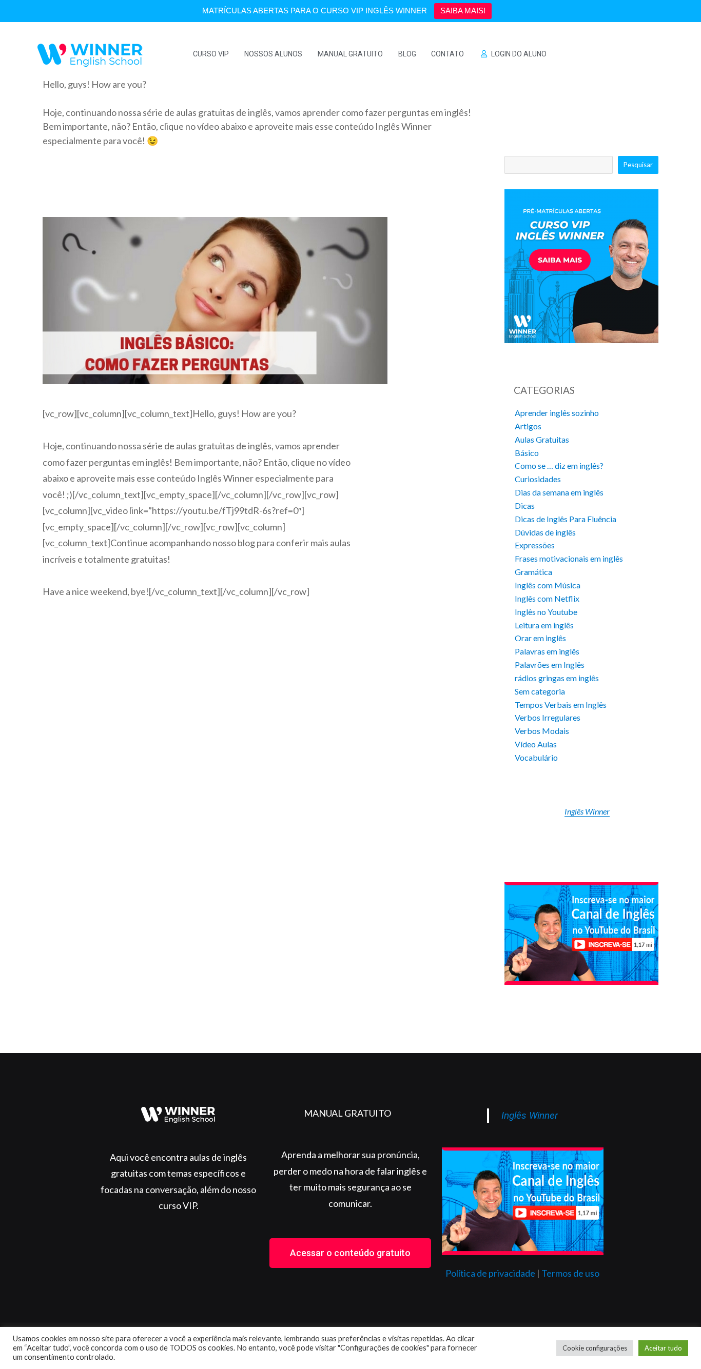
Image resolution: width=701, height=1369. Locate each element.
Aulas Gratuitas (542, 439)
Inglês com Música (547, 585)
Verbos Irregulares (547, 717)
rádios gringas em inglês (557, 678)
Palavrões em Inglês (550, 664)
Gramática (533, 572)
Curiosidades (538, 479)
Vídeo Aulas (536, 744)
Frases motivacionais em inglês (569, 558)
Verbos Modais (542, 731)
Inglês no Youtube (546, 612)
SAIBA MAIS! (462, 10)
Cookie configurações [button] (594, 1348)
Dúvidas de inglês (545, 532)
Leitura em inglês (544, 625)
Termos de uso (570, 1273)
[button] (350, 1253)
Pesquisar (638, 165)
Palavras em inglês (547, 651)
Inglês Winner (587, 811)
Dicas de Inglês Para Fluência (565, 519)
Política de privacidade (490, 1273)
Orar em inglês (540, 638)
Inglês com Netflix (547, 598)
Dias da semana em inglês (559, 492)
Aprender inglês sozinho (557, 413)
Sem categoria (540, 691)
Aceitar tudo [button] (663, 1348)
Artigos (528, 426)
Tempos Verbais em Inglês (561, 704)
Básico (527, 453)
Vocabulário (536, 757)
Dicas (525, 505)
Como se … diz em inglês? (559, 465)
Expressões (535, 545)
